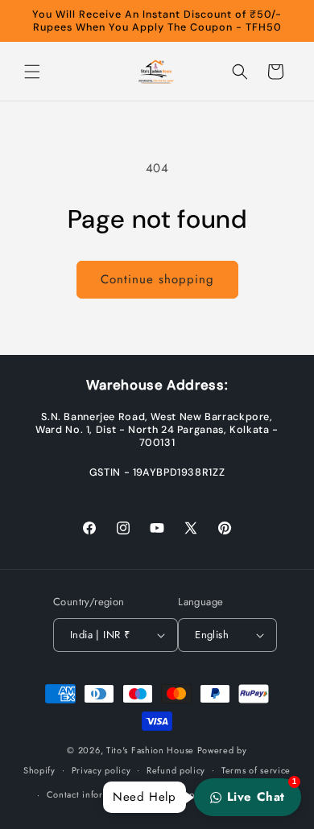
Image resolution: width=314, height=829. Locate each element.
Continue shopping (157, 279)
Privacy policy (101, 770)
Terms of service (256, 770)
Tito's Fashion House (150, 750)
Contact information (89, 794)
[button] (32, 71)
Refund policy (176, 770)
